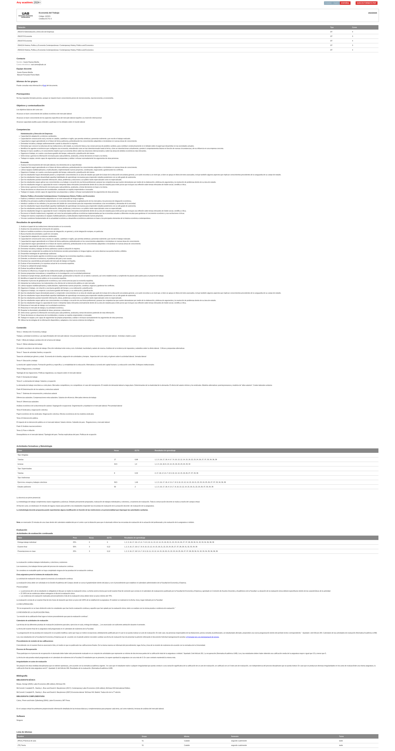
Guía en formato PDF (366, 3)
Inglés (336, 3)
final (44, 85)
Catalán (328, 3)
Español (345, 3)
